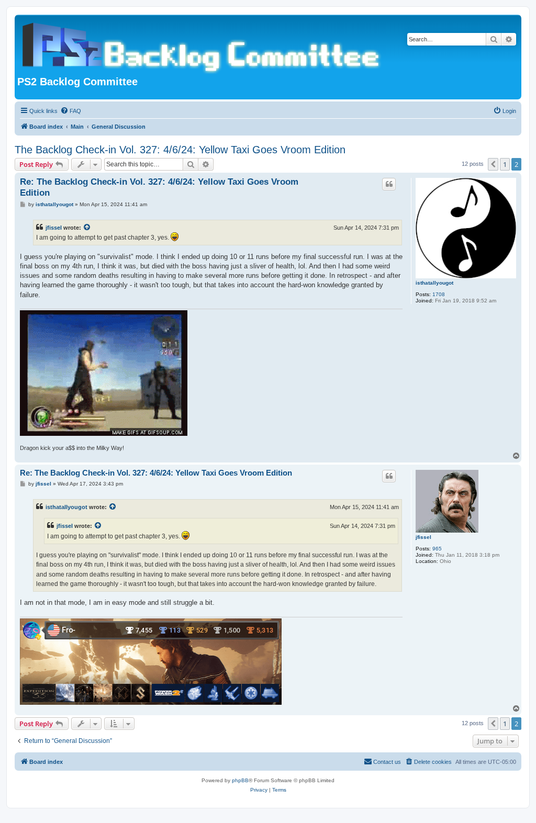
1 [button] (505, 164)
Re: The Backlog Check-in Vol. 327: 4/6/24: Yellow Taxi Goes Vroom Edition (159, 187)
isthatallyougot (434, 283)
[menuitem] (70, 111)
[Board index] (203, 46)
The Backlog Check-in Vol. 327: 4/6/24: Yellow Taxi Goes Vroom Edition (180, 149)
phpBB (240, 780)
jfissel (54, 227)
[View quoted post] (87, 227)
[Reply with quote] (389, 184)
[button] (493, 164)
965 (437, 548)
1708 (438, 294)
